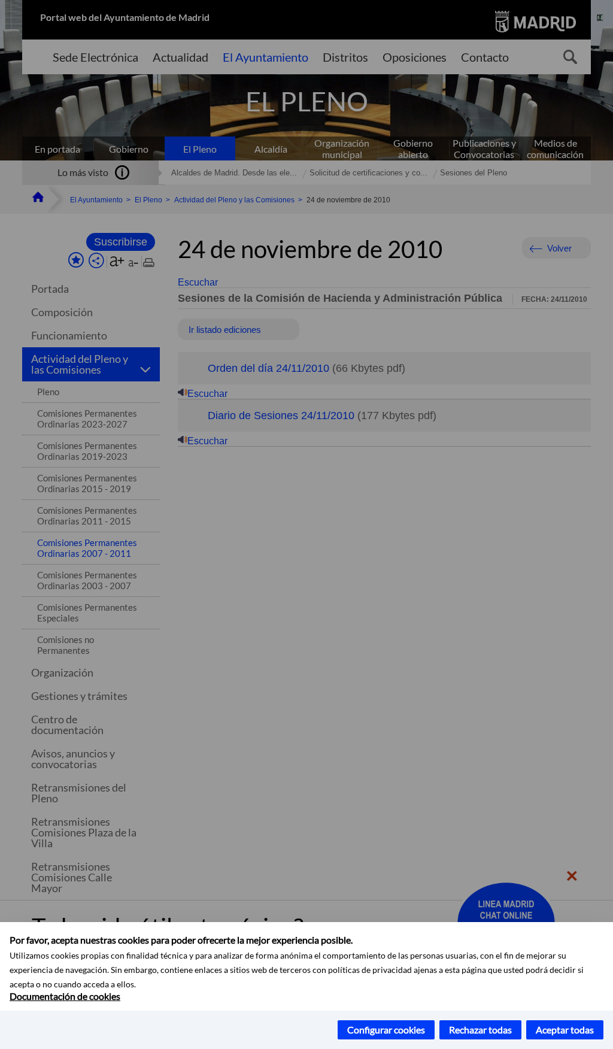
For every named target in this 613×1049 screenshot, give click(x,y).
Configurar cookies (386, 1029)
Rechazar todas (480, 1029)
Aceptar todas (565, 1029)
